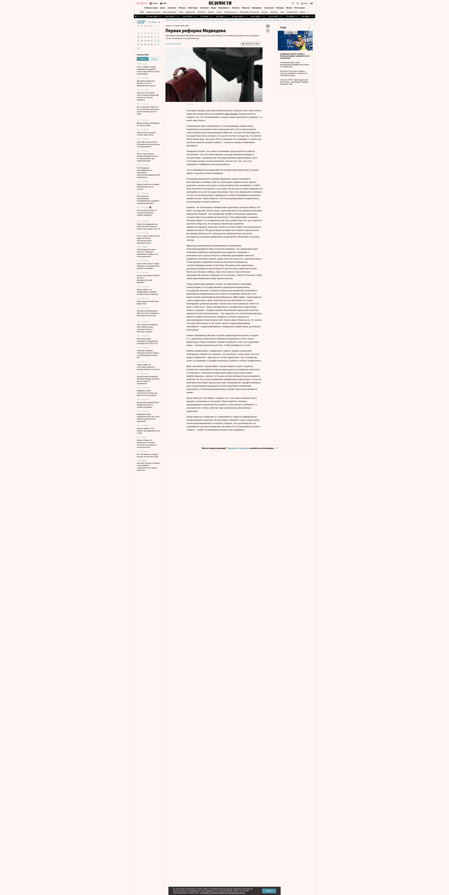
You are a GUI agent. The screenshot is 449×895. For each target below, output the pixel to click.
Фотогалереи (299, 8)
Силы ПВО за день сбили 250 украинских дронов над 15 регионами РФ (148, 144)
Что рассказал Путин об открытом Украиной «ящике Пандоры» (147, 212)
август (154, 22)
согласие (208, 891)
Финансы (182, 8)
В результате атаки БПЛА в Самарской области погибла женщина (148, 404)
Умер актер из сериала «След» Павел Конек (146, 133)
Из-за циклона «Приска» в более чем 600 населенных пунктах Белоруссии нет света (148, 110)
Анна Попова (231, 114)
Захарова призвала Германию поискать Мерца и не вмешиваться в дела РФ (148, 354)
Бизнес (162, 8)
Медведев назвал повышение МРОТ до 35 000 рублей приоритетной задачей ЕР (148, 417)
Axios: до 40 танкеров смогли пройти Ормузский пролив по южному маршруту (148, 96)
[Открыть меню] (311, 3)
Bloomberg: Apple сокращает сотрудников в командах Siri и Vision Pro (147, 341)
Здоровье (274, 12)
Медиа (213, 8)
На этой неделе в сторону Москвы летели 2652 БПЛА (147, 455)
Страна (219, 12)
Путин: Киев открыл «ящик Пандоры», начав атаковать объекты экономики (148, 266)
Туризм (302, 12)
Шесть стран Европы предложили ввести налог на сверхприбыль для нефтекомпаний (148, 157)
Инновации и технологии (249, 12)
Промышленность (230, 12)
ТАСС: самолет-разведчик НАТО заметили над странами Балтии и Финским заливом (147, 328)
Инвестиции (192, 8)
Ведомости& (190, 12)
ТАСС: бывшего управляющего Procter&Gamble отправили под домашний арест (148, 199)
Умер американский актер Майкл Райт (147, 302)
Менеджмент (257, 8)
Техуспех (264, 12)
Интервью (280, 8)
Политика (235, 8)
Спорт (282, 12)
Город (181, 12)
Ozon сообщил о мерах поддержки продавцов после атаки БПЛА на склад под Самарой (148, 70)
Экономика (172, 8)
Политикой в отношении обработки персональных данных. (222, 893)
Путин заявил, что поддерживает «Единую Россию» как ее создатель (147, 292)
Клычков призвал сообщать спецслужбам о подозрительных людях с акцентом (148, 466)
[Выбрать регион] (293, 3)
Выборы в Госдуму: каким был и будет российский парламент (297, 20)
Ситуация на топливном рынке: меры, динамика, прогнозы (248, 20)
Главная (168, 26)
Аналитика (201, 12)
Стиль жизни (269, 8)
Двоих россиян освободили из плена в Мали (148, 124)
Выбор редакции (171, 20)
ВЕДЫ (142, 12)
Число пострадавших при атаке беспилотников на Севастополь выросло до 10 (148, 226)
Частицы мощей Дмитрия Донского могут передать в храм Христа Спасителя (148, 313)
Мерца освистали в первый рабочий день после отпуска (148, 186)
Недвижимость (224, 8)
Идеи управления (169, 12)
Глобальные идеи (151, 8)
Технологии (204, 8)
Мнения (289, 8)
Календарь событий (141, 22)
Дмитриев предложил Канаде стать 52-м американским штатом (146, 83)
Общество (246, 8)
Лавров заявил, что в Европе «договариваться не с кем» (148, 430)
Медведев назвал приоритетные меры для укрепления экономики (147, 393)
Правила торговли (153, 12)
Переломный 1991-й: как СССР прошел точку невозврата (202, 20)
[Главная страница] (220, 3)
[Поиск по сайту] (297, 3)
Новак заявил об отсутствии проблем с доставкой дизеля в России (148, 367)
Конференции (292, 12)
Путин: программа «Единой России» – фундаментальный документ (148, 278)
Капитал (211, 12)
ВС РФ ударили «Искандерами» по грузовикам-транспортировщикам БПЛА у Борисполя (148, 172)
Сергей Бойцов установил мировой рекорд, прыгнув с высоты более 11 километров (148, 380)
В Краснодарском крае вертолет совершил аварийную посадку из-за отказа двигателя (147, 253)
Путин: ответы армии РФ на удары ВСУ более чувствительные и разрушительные (148, 239)
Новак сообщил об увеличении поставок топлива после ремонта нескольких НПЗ (146, 443)
